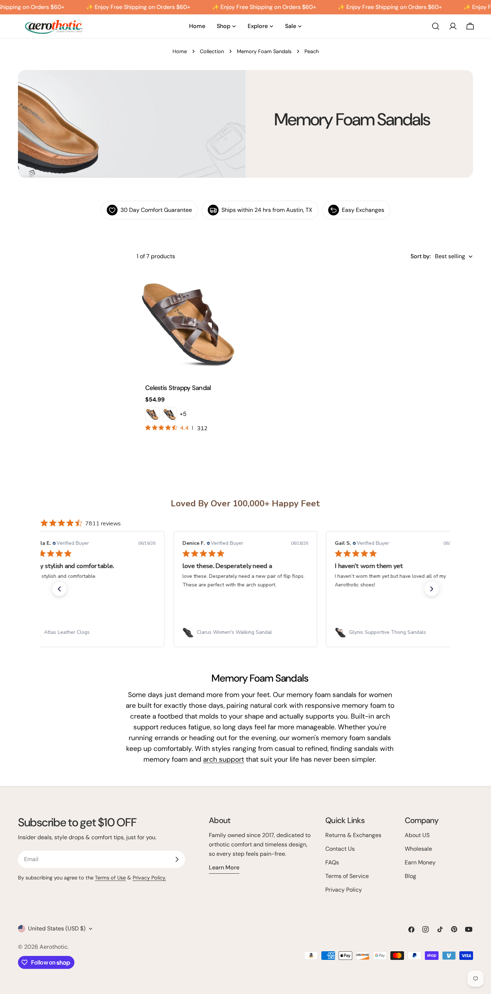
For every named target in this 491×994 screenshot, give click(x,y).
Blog (410, 876)
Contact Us (340, 849)
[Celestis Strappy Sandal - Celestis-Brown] (152, 414)
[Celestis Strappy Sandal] (189, 322)
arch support (223, 759)
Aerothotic (54, 947)
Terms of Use (110, 877)
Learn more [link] (224, 867)
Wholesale (418, 849)
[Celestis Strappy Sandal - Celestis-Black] (169, 414)
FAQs (332, 862)
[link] (93, 632)
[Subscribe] (176, 859)
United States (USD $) (57, 928)
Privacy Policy (343, 889)
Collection (212, 51)
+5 (183, 414)
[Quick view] (231, 285)
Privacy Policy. (149, 877)
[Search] (435, 26)
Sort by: (420, 256)
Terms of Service (347, 876)
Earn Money (420, 862)
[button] (59, 589)
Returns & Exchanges (353, 835)
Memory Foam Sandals (264, 51)
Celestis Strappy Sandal (178, 388)
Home (180, 51)
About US (417, 835)
